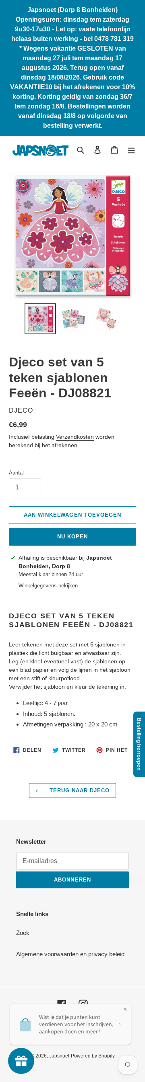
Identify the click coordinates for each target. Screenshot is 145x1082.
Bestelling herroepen (139, 744)
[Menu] (131, 149)
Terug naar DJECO (79, 790)
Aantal (16, 473)
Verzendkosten (75, 437)
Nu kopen (72, 537)
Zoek (22, 932)
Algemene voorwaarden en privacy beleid (70, 954)
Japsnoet (59, 1056)
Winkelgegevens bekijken (48, 586)
